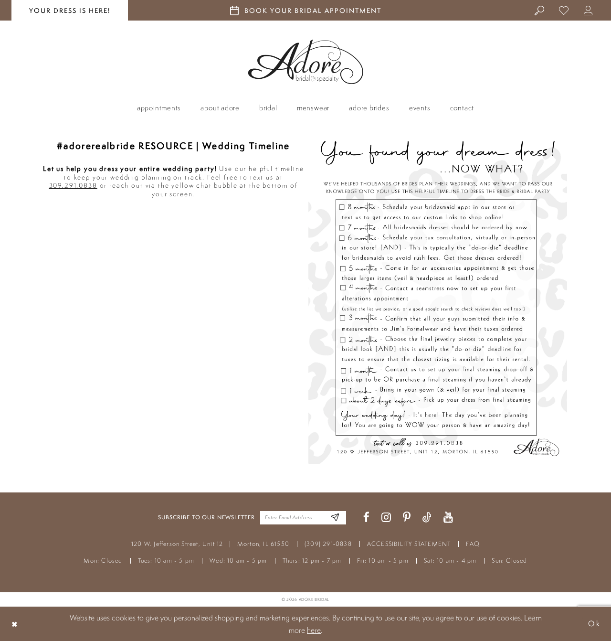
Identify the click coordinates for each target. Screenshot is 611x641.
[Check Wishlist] (564, 10)
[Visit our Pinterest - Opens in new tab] (407, 517)
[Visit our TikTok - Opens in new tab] (427, 517)
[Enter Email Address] (335, 517)
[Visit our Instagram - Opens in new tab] (386, 517)
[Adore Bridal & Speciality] (305, 61)
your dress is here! (69, 10)
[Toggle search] (539, 10)
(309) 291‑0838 (328, 544)
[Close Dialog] (15, 623)
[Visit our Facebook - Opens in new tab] (366, 517)
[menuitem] (539, 10)
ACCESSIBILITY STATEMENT (409, 544)
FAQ (473, 544)
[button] (588, 10)
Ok (594, 624)
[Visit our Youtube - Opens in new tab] (448, 517)
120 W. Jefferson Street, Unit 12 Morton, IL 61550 (210, 544)
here (314, 630)
